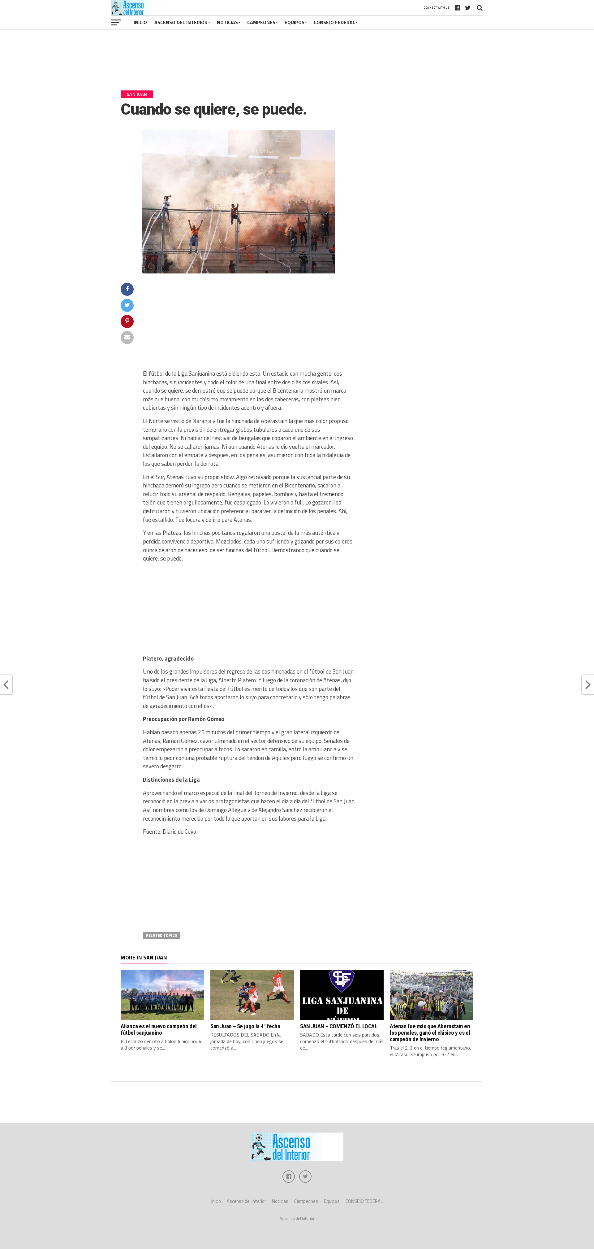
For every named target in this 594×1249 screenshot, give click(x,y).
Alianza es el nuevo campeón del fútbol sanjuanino (159, 1029)
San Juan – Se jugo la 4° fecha (245, 1026)
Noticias (227, 22)
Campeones (261, 22)
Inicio (140, 22)
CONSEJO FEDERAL (334, 22)
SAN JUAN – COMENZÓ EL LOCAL (338, 1026)
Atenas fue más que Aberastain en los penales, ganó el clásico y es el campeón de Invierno (430, 1033)
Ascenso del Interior (181, 22)
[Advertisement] (297, 62)
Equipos (294, 22)
